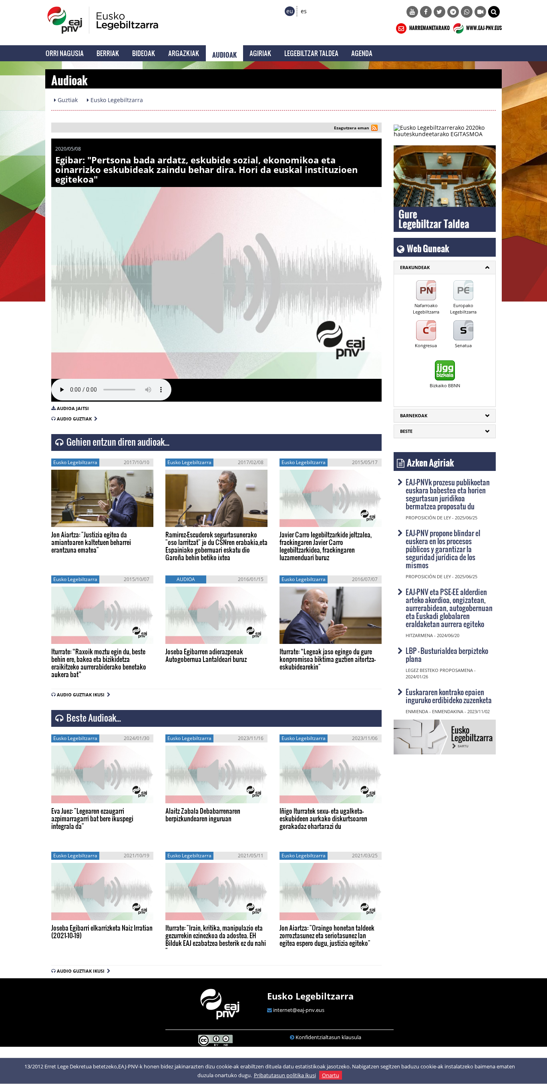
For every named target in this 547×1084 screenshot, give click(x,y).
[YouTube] (412, 12)
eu (289, 11)
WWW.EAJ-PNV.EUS (483, 27)
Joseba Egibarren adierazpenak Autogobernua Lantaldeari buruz (206, 655)
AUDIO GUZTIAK (75, 419)
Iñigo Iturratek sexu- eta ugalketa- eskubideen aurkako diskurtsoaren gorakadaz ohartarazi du (323, 818)
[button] (494, 12)
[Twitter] (439, 12)
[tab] (444, 267)
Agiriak (260, 53)
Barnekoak (413, 415)
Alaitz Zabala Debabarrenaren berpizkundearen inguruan (202, 814)
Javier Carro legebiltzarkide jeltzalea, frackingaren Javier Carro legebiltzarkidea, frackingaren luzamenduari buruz (326, 546)
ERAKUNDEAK (415, 267)
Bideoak (143, 53)
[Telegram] (453, 12)
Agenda (361, 53)
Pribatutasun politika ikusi (285, 1075)
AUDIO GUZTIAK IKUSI (82, 695)
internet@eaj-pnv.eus (298, 1010)
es (304, 11)
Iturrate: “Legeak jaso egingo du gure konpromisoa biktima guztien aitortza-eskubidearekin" (328, 659)
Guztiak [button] (67, 100)
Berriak (108, 53)
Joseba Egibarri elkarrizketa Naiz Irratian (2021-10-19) (102, 931)
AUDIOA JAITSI (73, 408)
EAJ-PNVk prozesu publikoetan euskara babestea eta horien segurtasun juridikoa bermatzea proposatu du (448, 494)
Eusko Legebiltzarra (310, 996)
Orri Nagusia (65, 53)
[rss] (374, 129)
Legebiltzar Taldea (311, 53)
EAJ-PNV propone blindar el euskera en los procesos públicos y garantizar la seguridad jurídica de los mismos (443, 548)
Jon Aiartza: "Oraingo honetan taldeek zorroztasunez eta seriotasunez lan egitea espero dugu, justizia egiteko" (327, 935)
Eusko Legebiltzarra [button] (116, 100)
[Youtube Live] (480, 12)
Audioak (224, 53)
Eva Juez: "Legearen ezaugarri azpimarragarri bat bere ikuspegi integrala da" (92, 818)
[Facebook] (426, 12)
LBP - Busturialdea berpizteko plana (447, 654)
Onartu (330, 1075)
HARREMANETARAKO (429, 27)
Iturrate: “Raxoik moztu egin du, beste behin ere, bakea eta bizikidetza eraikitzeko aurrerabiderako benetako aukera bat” (98, 663)
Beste (406, 431)
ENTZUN (73, 518)
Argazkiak (183, 53)
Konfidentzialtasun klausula (328, 1037)
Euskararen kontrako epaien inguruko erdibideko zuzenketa (449, 695)
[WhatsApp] (467, 12)
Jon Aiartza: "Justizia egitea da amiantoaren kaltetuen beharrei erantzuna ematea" (91, 542)
